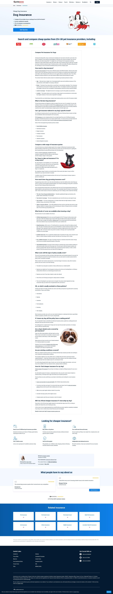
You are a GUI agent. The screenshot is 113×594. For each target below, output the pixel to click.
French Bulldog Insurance (42, 126)
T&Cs (14, 566)
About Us (15, 558)
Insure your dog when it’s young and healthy (45, 382)
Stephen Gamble (46, 455)
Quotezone (39, 117)
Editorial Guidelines (52, 462)
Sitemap (37, 554)
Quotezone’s (44, 152)
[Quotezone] (18, 2)
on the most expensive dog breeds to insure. (62, 120)
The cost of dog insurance (40, 70)
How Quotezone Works (18, 561)
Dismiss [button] (109, 591)
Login (97, 2)
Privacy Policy (16, 563)
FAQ (36, 563)
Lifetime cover (55, 220)
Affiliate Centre (38, 566)
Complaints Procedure (39, 556)
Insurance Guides (38, 561)
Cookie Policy (38, 558)
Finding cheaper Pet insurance (41, 369)
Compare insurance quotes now (53, 411)
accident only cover (59, 105)
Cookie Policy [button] (76, 591)
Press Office (15, 556)
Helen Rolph (28, 462)
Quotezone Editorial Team (51, 459)
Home (14, 5)
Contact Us (15, 554)
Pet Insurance (19, 5)
